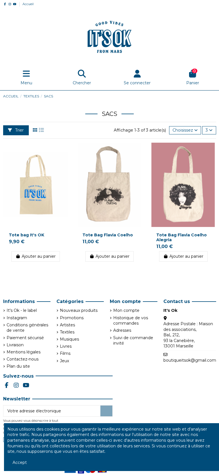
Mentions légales (23, 352)
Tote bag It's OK (26, 235)
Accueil (28, 4)
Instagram (17, 317)
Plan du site (18, 366)
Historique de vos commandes (130, 320)
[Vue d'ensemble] (63, 151)
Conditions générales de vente (27, 327)
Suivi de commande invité (133, 340)
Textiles (67, 332)
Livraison (15, 344)
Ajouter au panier (39, 256)
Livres (66, 346)
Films (65, 353)
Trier (19, 130)
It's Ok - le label (22, 310)
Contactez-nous (22, 359)
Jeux (64, 360)
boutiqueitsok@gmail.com (189, 360)
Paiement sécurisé (25, 337)
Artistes (67, 324)
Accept (20, 462)
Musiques (69, 339)
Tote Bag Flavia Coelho (107, 235)
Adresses (122, 330)
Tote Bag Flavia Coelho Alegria (181, 237)
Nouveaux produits (79, 310)
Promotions (72, 317)
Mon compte (126, 310)
